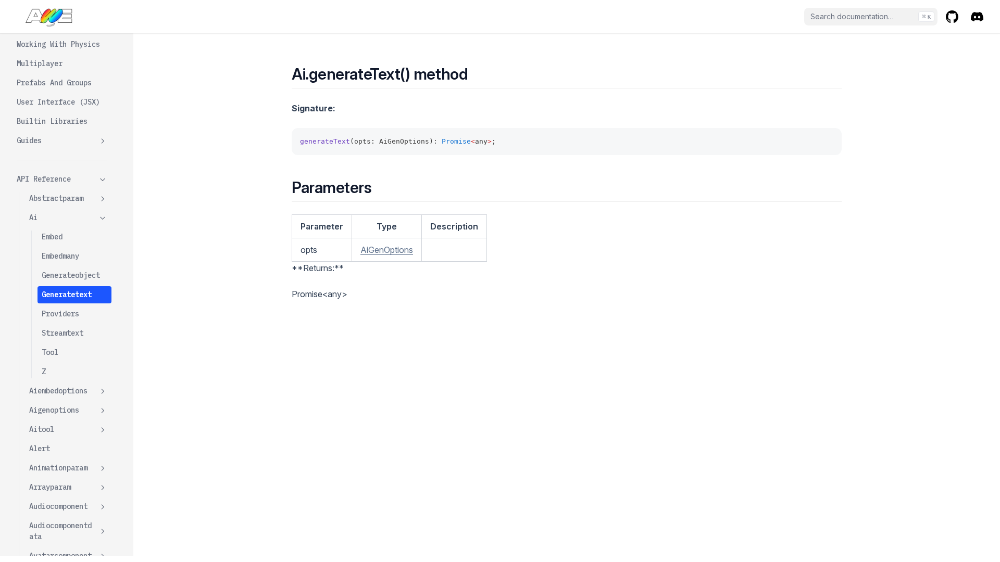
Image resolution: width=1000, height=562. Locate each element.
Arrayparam (50, 487)
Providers (60, 313)
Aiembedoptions (58, 390)
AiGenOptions (386, 250)
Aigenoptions (54, 410)
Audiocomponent (58, 506)
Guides (29, 140)
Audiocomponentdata (60, 531)
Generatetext (67, 294)
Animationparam (58, 467)
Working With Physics (58, 44)
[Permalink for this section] (477, 74)
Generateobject (71, 275)
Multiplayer (40, 63)
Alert (39, 448)
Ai (33, 217)
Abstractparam (56, 198)
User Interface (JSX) (58, 102)
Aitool (41, 429)
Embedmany (60, 256)
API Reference (44, 179)
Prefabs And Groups (54, 82)
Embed (52, 236)
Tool (50, 352)
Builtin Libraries (52, 121)
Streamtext (62, 333)
